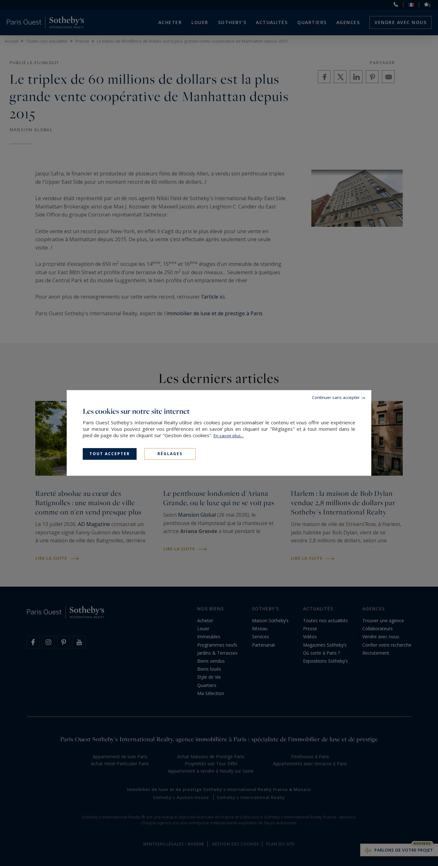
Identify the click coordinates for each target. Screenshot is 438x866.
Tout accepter (109, 453)
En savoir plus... (229, 435)
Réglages (169, 453)
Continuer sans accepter (336, 397)
